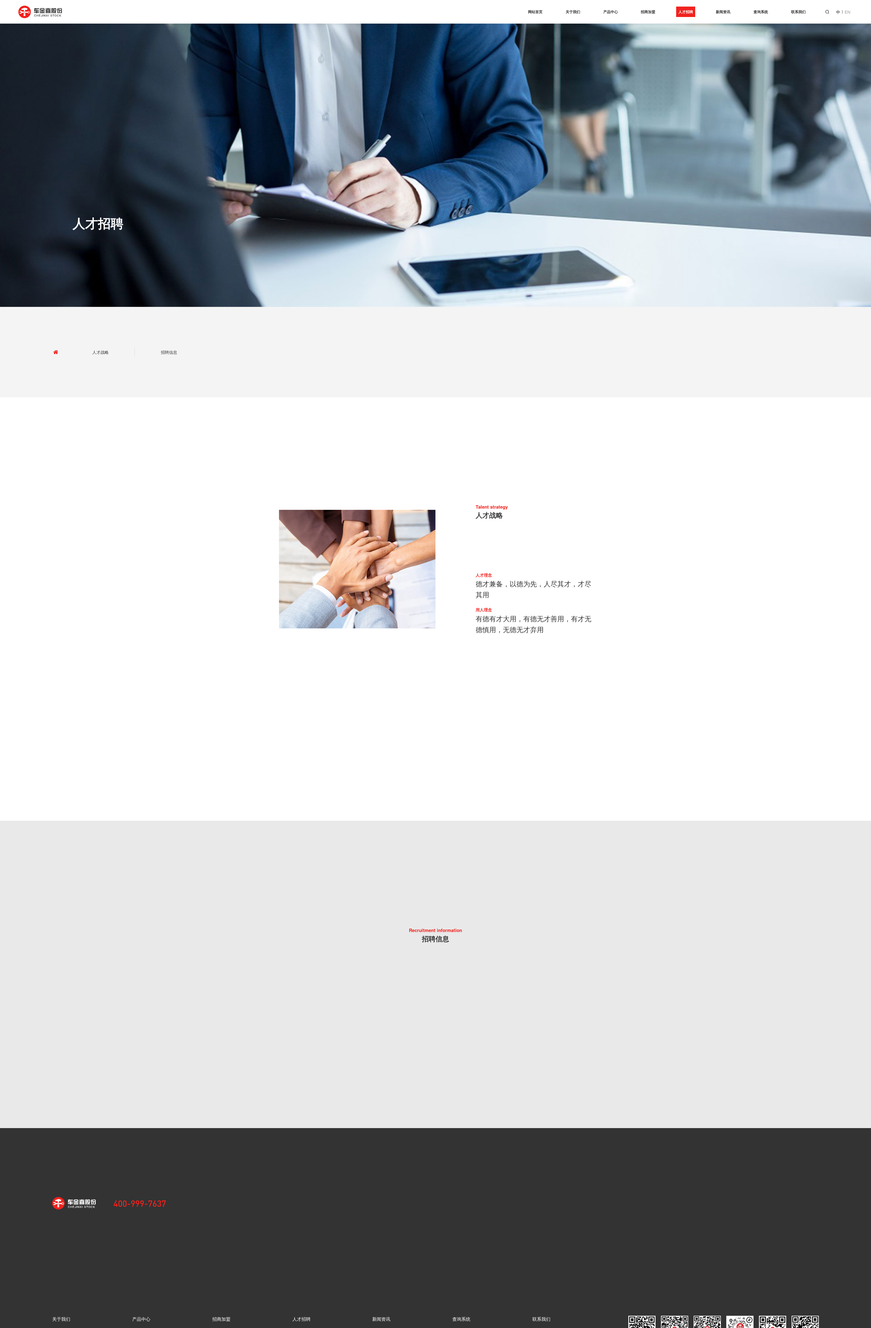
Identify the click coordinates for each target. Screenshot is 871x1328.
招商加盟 (648, 11)
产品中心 (610, 11)
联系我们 (798, 11)
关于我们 (573, 11)
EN (847, 12)
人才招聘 (685, 11)
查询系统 (761, 11)
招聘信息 (169, 352)
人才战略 (100, 352)
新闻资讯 (723, 11)
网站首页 (535, 11)
